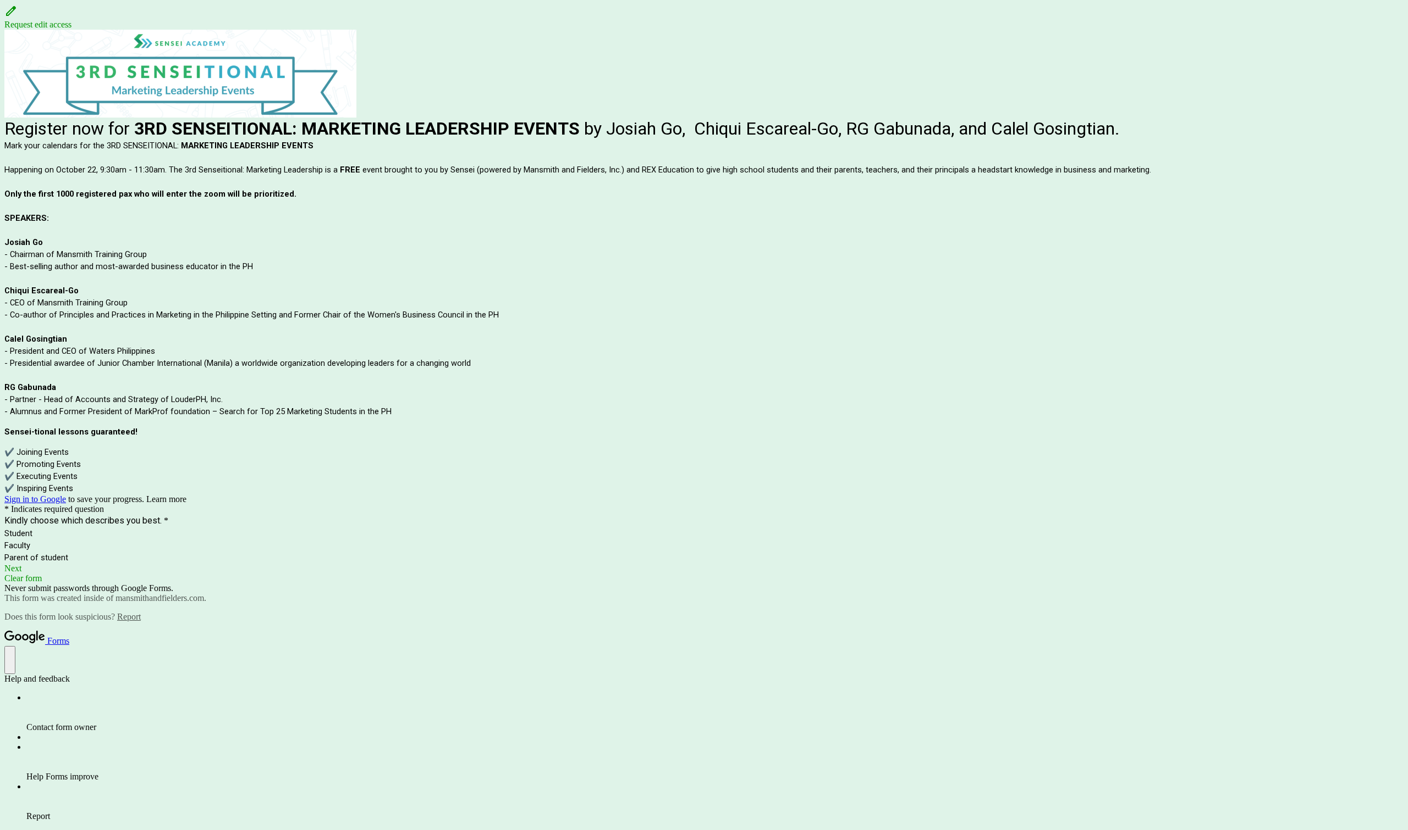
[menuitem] (715, 712)
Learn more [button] (166, 499)
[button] (704, 17)
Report (129, 616)
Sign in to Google (35, 499)
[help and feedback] (9, 660)
